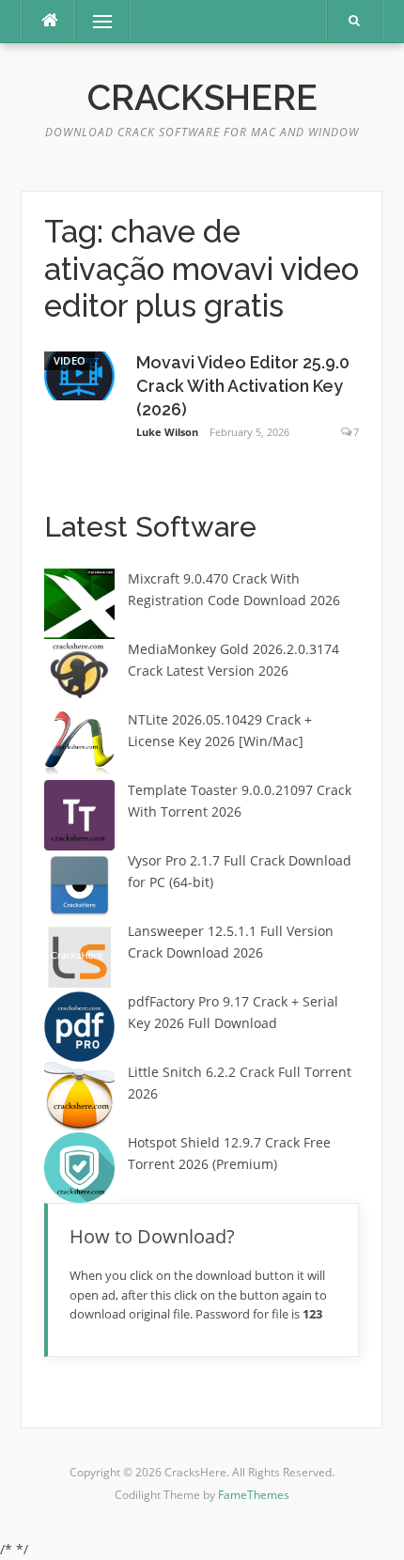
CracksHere (202, 97)
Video (70, 360)
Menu (94, 21)
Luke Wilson (167, 432)
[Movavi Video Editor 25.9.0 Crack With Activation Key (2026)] (79, 373)
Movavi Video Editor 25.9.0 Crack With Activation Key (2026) (243, 385)
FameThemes (253, 1495)
